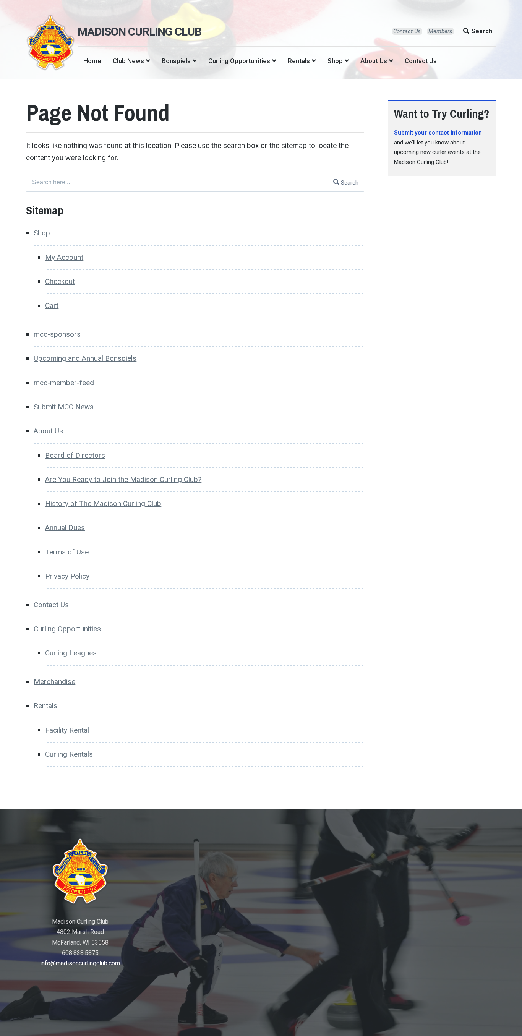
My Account (64, 257)
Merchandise (54, 681)
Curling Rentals (69, 754)
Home (92, 61)
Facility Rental (67, 730)
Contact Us (407, 31)
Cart (51, 305)
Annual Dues (65, 527)
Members (440, 31)
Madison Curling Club (139, 31)
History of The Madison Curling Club (103, 503)
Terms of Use (67, 552)
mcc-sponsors (57, 334)
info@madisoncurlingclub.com (80, 963)
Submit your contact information (438, 132)
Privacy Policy (67, 576)
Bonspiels (176, 61)
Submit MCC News (64, 406)
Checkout (60, 281)
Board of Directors (75, 455)
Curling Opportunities (239, 61)
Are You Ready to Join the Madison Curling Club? (123, 479)
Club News (128, 61)
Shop (335, 61)
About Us (373, 61)
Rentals (299, 61)
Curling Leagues (71, 653)
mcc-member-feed (64, 382)
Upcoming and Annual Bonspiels (85, 358)
